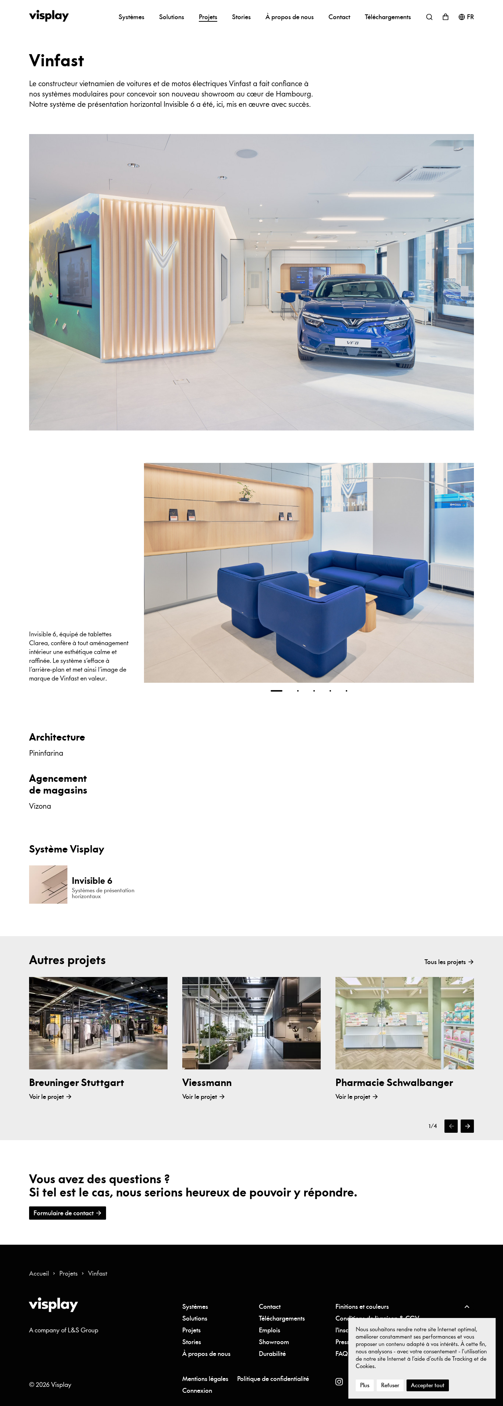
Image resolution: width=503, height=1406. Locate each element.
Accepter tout (427, 1385)
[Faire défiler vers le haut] (466, 1306)
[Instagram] (339, 1381)
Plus (364, 1385)
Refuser (390, 1385)
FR (470, 17)
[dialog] (422, 1358)
